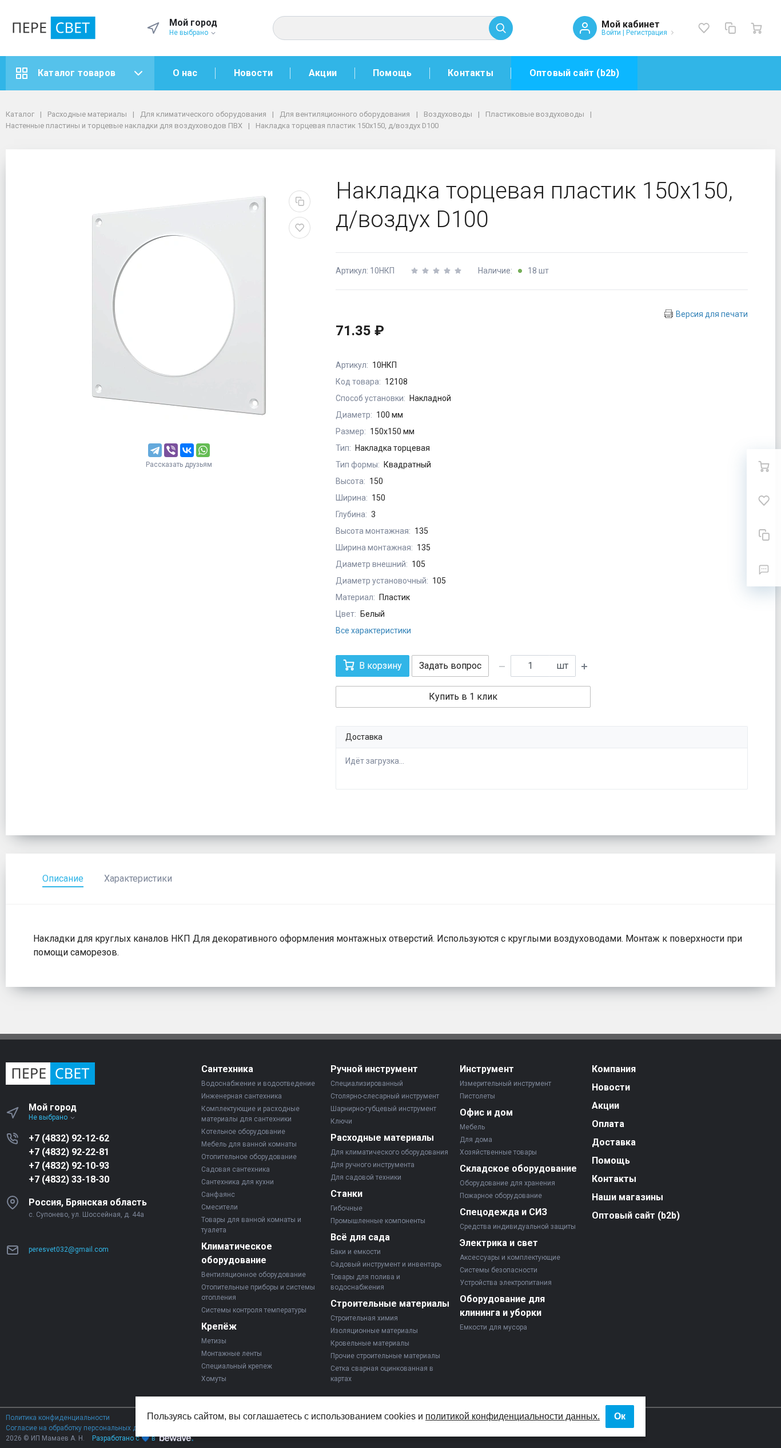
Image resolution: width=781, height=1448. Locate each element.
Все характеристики (373, 630)
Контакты (470, 73)
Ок (619, 1416)
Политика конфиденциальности (58, 1418)
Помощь (392, 73)
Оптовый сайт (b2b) (574, 73)
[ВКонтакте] (187, 450)
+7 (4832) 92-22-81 (69, 1152)
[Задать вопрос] (764, 569)
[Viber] (171, 450)
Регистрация (646, 33)
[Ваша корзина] (756, 28)
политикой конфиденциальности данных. (512, 1416)
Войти (611, 33)
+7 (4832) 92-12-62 (69, 1138)
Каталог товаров (76, 73)
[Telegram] (155, 450)
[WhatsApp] (203, 450)
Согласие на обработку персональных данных (82, 1428)
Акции (323, 73)
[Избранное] (704, 28)
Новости (253, 73)
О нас (185, 73)
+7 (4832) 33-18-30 (69, 1179)
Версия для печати (712, 314)
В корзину (380, 665)
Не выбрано (189, 33)
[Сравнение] (730, 28)
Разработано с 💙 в (124, 1438)
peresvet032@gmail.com (69, 1249)
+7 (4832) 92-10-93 (69, 1165)
